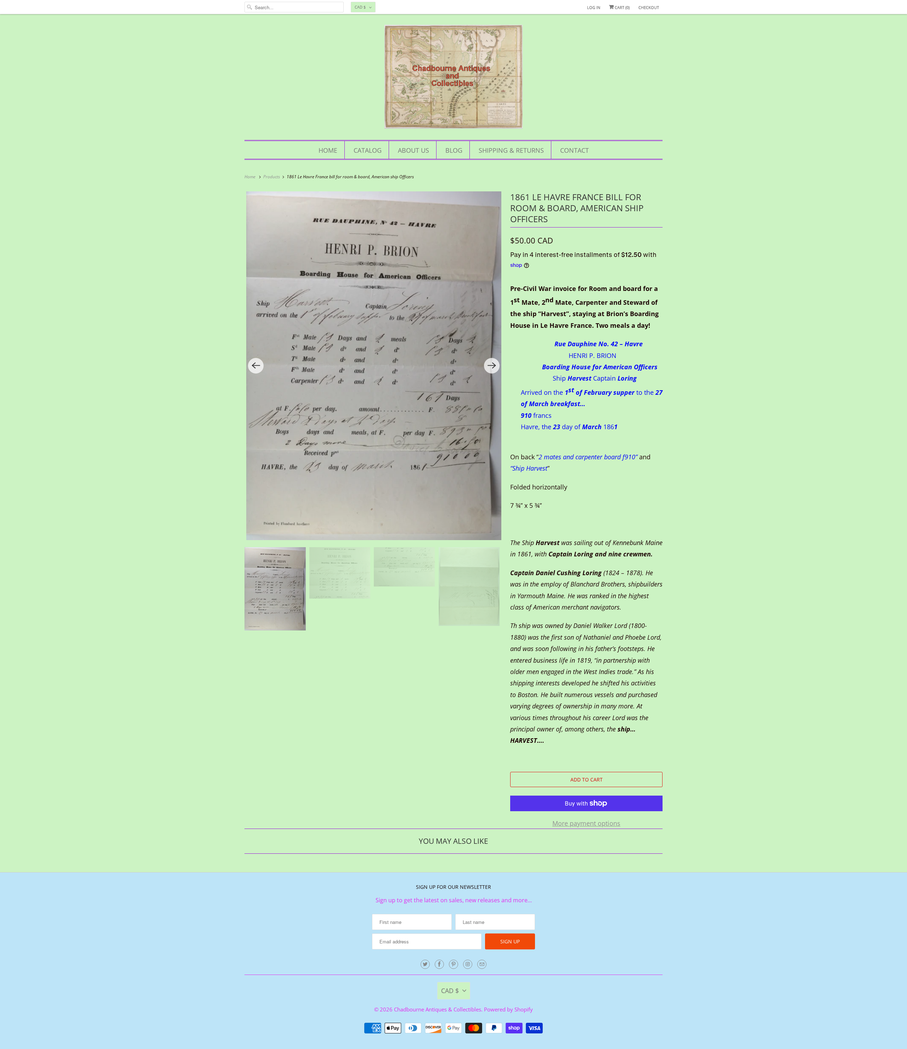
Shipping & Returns (511, 150)
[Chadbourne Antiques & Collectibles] (453, 79)
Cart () (622, 7)
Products (272, 177)
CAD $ (360, 7)
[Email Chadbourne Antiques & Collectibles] (481, 964)
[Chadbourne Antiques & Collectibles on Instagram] (467, 964)
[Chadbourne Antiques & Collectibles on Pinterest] (453, 964)
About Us (413, 150)
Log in (593, 7)
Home (328, 150)
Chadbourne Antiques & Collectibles (437, 1009)
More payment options (586, 823)
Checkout (648, 7)
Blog (453, 150)
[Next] (492, 366)
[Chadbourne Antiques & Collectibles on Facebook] (439, 964)
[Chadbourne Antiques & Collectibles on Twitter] (425, 964)
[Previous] (256, 366)
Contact (574, 150)
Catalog (368, 150)
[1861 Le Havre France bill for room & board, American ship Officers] (373, 365)
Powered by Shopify (508, 1009)
